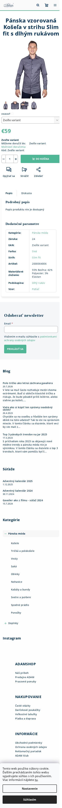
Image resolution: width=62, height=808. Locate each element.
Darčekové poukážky (27, 710)
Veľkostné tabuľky (26, 714)
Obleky (15, 574)
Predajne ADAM (24, 677)
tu (36, 780)
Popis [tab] (9, 193)
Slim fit (36, 257)
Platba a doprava (25, 718)
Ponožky (16, 612)
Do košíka (42, 158)
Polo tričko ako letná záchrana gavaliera (28, 383)
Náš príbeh (22, 673)
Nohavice (16, 581)
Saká (14, 566)
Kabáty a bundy (20, 589)
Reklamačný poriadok (28, 751)
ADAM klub (22, 755)
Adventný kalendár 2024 (18, 491)
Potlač (35, 289)
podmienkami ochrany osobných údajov (30, 338)
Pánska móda (40, 232)
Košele (15, 543)
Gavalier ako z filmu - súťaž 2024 (23, 500)
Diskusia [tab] (26, 193)
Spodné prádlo (20, 605)
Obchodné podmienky (28, 742)
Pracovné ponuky (25, 681)
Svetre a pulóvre (21, 597)
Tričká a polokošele (23, 551)
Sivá (34, 251)
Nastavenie (30, 788)
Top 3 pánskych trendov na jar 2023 (25, 434)
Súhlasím (29, 799)
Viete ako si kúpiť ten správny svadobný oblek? (28, 408)
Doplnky (13, 623)
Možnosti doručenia (13, 146)
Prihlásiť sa (15, 349)
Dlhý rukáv (38, 282)
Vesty (14, 558)
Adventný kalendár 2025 (18, 481)
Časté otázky (22, 705)
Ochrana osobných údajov (31, 747)
